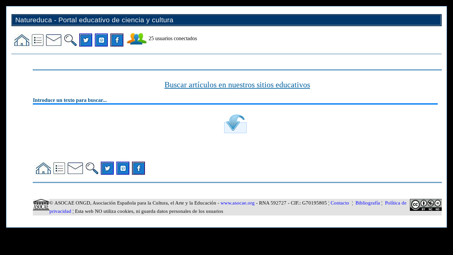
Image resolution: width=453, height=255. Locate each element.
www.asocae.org (238, 203)
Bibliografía (368, 203)
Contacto (340, 203)
